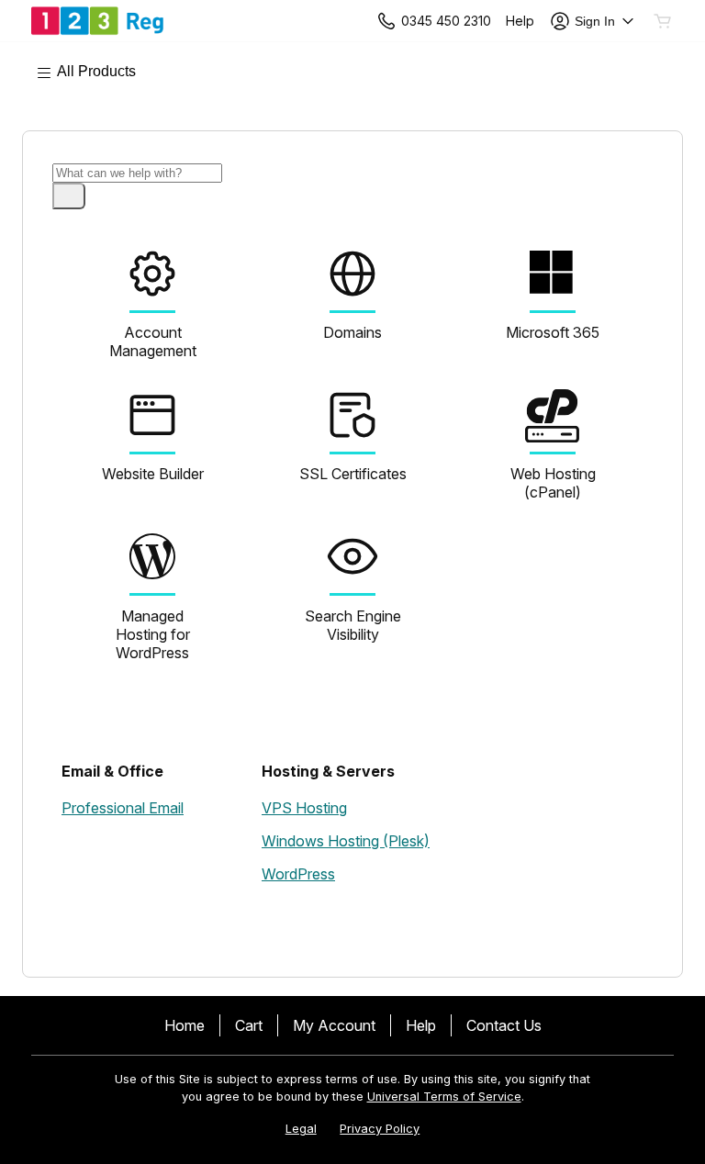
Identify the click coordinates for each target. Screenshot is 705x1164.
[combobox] (137, 173)
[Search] (68, 196)
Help (421, 1025)
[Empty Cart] (663, 21)
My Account (334, 1025)
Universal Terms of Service (444, 1096)
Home (184, 1025)
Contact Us (504, 1025)
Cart (249, 1025)
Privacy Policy (380, 1129)
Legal (301, 1129)
